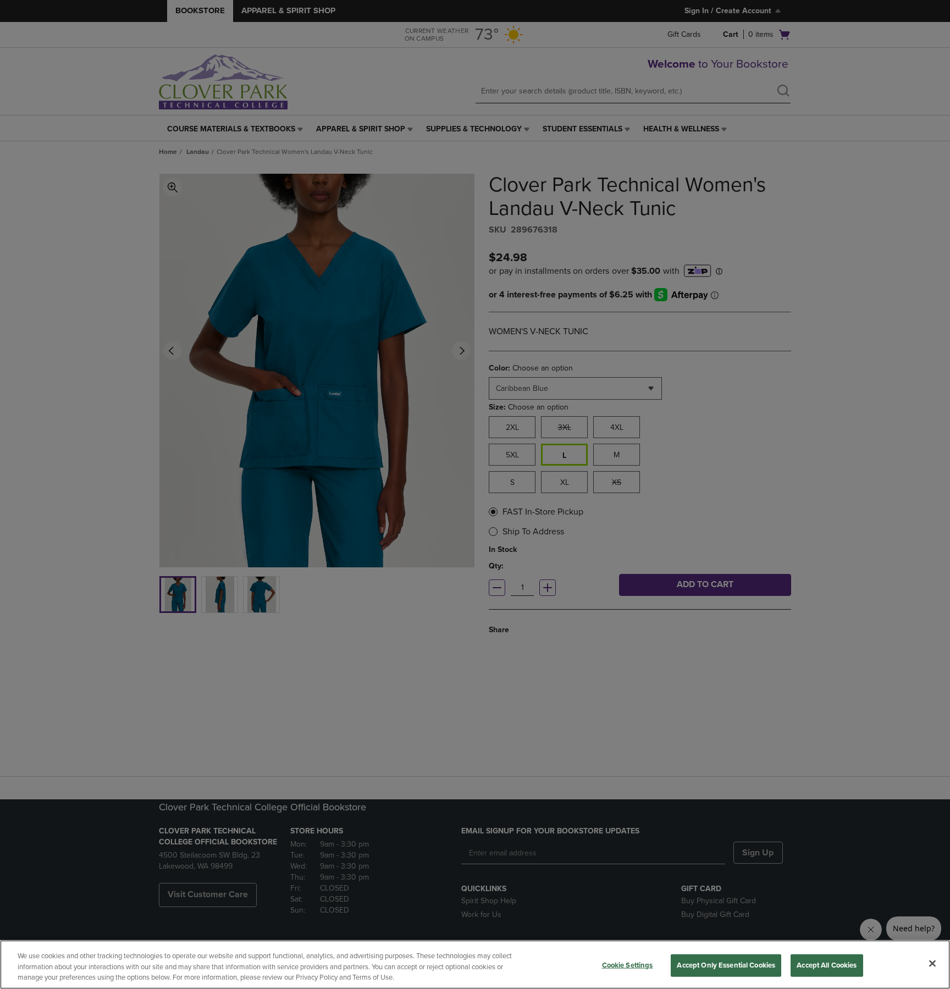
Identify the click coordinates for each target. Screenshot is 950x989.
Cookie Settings (627, 964)
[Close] (932, 963)
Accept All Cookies (827, 964)
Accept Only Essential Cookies (726, 964)
